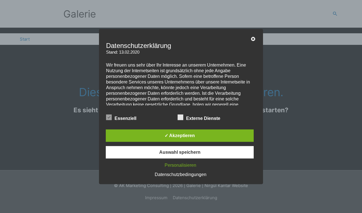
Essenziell (125, 118)
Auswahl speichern (180, 152)
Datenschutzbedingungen (180, 174)
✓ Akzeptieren (180, 135)
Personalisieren (180, 165)
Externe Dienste (203, 118)
